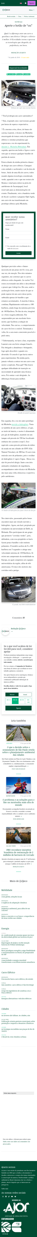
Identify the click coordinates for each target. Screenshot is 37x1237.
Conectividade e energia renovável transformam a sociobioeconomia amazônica (18, 961)
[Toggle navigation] (25, 3)
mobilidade (27, 74)
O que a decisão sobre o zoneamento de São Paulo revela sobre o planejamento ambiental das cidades (18, 751)
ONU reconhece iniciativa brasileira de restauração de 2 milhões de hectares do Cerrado (18, 852)
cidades (5, 1008)
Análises (9, 743)
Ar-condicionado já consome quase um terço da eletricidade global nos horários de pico (17, 936)
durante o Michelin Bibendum (13, 146)
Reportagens (10, 796)
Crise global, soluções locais (11, 897)
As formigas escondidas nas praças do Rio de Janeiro (17, 1030)
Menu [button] (31, 10)
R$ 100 (28, 701)
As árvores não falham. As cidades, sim (15, 1015)
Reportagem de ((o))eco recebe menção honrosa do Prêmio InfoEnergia (15, 944)
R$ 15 (9, 700)
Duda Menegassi (18, 819)
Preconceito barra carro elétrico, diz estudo (17, 979)
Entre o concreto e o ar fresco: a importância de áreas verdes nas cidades (17, 917)
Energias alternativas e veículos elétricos (16, 998)
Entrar (5, 1234)
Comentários (17, 617)
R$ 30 (15, 700)
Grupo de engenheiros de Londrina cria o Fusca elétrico (16, 992)
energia (20, 74)
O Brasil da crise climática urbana (13, 1037)
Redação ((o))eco (18, 53)
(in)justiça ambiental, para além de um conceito (15, 909)
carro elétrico (11, 74)
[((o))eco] (6, 10)
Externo (3, 933)
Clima (19, 16)
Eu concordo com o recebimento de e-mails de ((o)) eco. (19, 247)
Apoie (31, 3)
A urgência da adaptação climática (14, 903)
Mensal (12, 694)
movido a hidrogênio (20, 424)
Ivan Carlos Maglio (18, 769)
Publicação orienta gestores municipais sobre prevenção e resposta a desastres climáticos (18, 1022)
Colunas (3, 996)
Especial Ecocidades (18, 67)
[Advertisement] (18, 1069)
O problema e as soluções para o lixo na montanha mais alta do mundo (18, 802)
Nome (7, 229)
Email (7, 237)
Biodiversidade (11, 16)
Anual (25, 694)
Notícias (18, 22)
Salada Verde (11, 846)
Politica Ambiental (29, 16)
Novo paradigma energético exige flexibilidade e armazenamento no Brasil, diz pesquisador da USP (18, 952)
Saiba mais (4, 1189)
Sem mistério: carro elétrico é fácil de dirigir (17, 985)
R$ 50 (22, 700)
